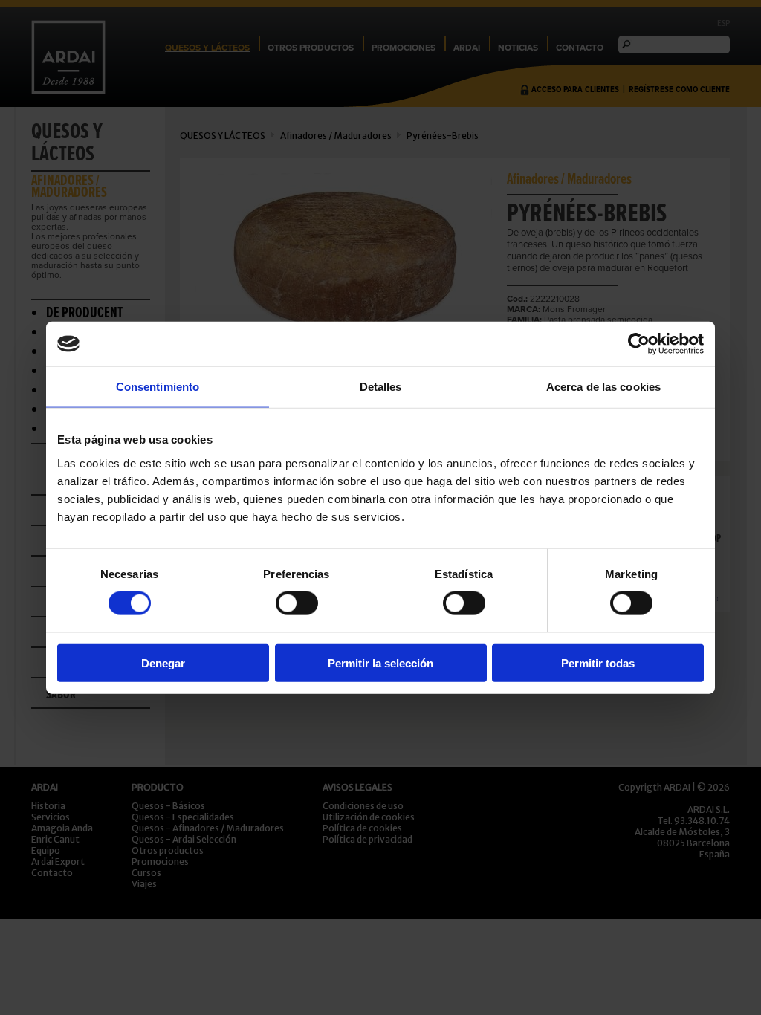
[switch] (297, 603)
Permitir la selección (380, 662)
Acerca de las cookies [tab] (603, 386)
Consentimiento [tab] (157, 386)
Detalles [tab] (381, 386)
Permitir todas (598, 662)
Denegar (163, 662)
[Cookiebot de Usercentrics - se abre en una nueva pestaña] (639, 344)
